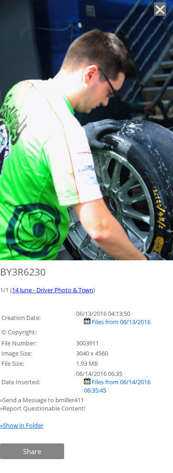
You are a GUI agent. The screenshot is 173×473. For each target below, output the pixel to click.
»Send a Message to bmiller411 (42, 400)
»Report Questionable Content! (42, 408)
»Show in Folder (21, 425)
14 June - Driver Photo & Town (52, 290)
